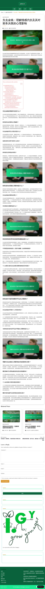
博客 (2, 576)
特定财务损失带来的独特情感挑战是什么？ (11, 95)
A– (5, 587)
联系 (30, 9)
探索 (20, 9)
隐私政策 (3, 578)
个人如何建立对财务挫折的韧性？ (10, 106)
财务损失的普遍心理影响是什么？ (9, 91)
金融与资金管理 (6, 17)
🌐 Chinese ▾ (40, 586)
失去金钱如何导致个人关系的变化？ (11, 101)
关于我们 (3, 573)
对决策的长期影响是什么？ (9, 94)
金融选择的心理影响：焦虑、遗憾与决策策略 (12, 560)
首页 (14, 9)
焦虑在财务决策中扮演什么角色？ (11, 89)
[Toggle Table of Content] (21, 84)
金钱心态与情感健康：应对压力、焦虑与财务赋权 (13, 559)
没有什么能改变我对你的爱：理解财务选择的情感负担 (33, 574)
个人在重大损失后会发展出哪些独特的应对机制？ (13, 98)
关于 (25, 9)
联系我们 (3, 575)
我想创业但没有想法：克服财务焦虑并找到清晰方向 (13, 557)
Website (2, 473)
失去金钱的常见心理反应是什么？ (10, 88)
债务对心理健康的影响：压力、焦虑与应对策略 (33, 581)
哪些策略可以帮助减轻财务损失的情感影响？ (12, 105)
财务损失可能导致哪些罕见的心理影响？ (10, 99)
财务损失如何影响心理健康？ (10, 86)
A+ (2, 587)
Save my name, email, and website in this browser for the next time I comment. (20, 478)
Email (2, 468)
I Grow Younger (15, 547)
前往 (22, 493)
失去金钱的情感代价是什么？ (8, 85)
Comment (3, 450)
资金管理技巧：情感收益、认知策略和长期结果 (33, 571)
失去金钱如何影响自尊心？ (9, 93)
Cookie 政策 (3, 582)
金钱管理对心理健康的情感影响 (30, 576)
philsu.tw (22, 3)
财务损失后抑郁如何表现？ (10, 90)
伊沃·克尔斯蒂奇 (13, 28)
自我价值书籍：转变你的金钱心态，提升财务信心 (13, 502)
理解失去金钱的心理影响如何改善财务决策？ (11, 103)
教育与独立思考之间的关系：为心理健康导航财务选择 (33, 579)
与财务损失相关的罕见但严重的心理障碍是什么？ (13, 102)
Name (2, 463)
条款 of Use (3, 580)
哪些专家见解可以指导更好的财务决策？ (11, 107)
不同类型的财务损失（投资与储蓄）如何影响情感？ (13, 97)
